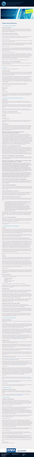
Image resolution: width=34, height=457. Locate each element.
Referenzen (11, 7)
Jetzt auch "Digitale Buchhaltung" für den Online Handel (29, 11)
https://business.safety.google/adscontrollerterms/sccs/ (11, 359)
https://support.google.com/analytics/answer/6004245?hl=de (12, 381)
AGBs (23, 455)
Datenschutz (24, 454)
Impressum (23, 453)
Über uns (15, 7)
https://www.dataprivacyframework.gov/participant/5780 (19, 338)
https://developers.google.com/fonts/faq (22, 394)
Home (4, 7)
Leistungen (7, 7)
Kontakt (19, 7)
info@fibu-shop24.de (16, 453)
